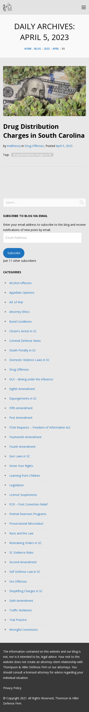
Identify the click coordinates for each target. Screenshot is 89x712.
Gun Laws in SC (19, 456)
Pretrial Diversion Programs (27, 514)
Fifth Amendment (21, 408)
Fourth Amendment (22, 447)
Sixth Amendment (21, 601)
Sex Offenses (18, 581)
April (56, 48)
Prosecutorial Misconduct (26, 523)
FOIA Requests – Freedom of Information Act (39, 427)
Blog (37, 48)
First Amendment (20, 418)
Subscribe (13, 253)
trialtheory (14, 146)
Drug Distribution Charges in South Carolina (44, 131)
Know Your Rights (21, 466)
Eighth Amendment (22, 389)
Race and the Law (21, 533)
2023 (47, 48)
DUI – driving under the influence (31, 379)
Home (27, 48)
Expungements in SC (23, 398)
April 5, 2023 (64, 146)
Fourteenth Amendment (25, 437)
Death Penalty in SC (22, 350)
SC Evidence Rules (21, 552)
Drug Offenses (34, 146)
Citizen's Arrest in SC (23, 331)
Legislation (16, 485)
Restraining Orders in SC (25, 543)
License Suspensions (23, 495)
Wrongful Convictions (23, 630)
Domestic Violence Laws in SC (29, 360)
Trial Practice (18, 620)
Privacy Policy (12, 688)
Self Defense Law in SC (24, 572)
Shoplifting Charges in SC (26, 591)
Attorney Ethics (19, 312)
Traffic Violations (20, 610)
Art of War (16, 302)
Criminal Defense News (25, 341)
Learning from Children (24, 476)
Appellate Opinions (21, 293)
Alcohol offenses (20, 283)
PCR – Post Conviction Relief (28, 504)
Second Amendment (23, 562)
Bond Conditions (20, 321)
